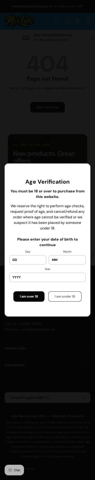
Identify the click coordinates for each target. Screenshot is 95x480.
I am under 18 (65, 296)
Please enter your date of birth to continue (47, 242)
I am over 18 (29, 296)
